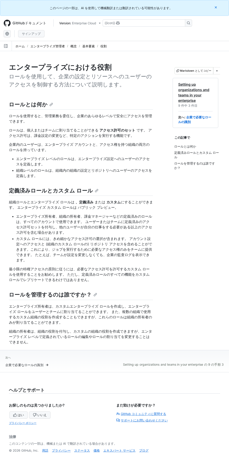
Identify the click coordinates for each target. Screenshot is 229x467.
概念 (73, 46)
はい (21, 415)
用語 (45, 450)
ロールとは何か (28, 104)
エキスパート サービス (119, 450)
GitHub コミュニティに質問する (143, 414)
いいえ (42, 415)
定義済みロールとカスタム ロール (51, 190)
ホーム (20, 46)
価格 (96, 450)
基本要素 (88, 46)
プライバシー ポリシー (22, 423)
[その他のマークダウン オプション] (217, 70)
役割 (103, 46)
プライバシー (61, 450)
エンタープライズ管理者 (47, 46)
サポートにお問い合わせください (144, 420)
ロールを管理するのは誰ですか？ (50, 294)
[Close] (216, 7)
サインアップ (31, 33)
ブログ (143, 450)
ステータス (82, 450)
